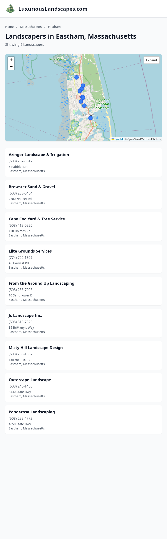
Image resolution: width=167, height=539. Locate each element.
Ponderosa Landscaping (32, 411)
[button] (90, 118)
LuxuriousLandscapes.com (53, 8)
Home (9, 27)
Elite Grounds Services (30, 251)
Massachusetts (31, 27)
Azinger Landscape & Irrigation (39, 154)
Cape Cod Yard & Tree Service (37, 218)
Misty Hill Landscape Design (36, 347)
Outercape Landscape (30, 379)
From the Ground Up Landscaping (41, 283)
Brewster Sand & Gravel (32, 186)
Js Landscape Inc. (25, 315)
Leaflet (118, 139)
